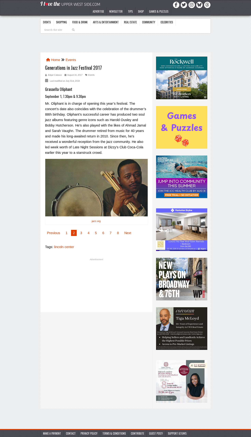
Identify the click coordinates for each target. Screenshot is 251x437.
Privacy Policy (89, 433)
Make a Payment (52, 433)
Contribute (137, 433)
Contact (71, 433)
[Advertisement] (96, 286)
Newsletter (116, 11)
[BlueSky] (200, 4)
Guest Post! (156, 433)
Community (148, 22)
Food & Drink (80, 22)
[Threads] (207, 4)
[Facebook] (177, 4)
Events (47, 22)
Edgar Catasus (55, 75)
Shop (141, 11)
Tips (130, 11)
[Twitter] (184, 4)
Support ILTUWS (177, 433)
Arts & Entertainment (106, 22)
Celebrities (167, 22)
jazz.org (96, 221)
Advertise (98, 11)
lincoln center (64, 247)
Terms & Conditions (114, 433)
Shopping (61, 22)
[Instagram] (192, 4)
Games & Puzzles (158, 11)
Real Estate (130, 22)
